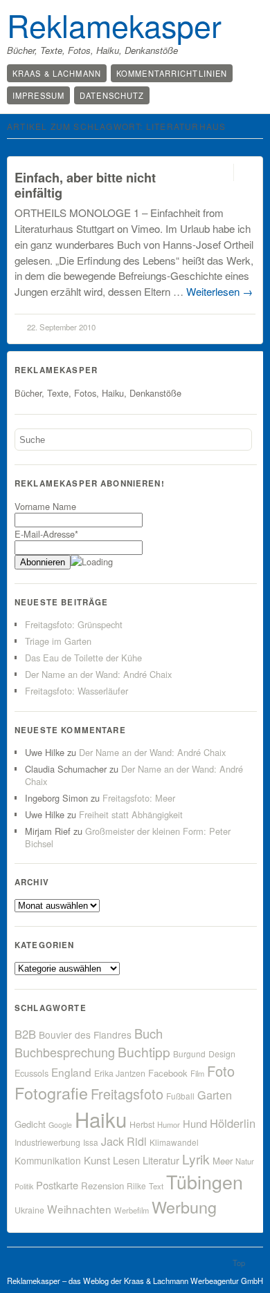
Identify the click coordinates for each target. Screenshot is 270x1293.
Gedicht (30, 1124)
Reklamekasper (114, 25)
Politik (24, 1186)
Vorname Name (45, 506)
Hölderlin (232, 1123)
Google (60, 1125)
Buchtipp (144, 1051)
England (71, 1071)
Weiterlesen (219, 291)
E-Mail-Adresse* (46, 533)
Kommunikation (48, 1160)
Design (221, 1054)
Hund (195, 1123)
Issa (90, 1142)
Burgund (189, 1053)
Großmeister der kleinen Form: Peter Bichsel (128, 837)
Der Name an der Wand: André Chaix (98, 674)
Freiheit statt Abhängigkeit (131, 814)
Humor (168, 1124)
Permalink (221, 172)
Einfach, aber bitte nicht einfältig (85, 185)
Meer (223, 1160)
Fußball (180, 1096)
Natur (244, 1161)
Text (156, 1185)
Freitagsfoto (127, 1094)
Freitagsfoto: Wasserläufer (76, 690)
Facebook (168, 1072)
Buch (148, 1033)
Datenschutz (112, 95)
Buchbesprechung (65, 1052)
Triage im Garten (58, 641)
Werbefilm (131, 1210)
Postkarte (57, 1185)
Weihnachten (79, 1208)
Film (197, 1073)
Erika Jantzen (119, 1073)
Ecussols (31, 1072)
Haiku (101, 1118)
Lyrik (196, 1158)
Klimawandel (174, 1142)
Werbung (184, 1206)
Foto (221, 1071)
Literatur (161, 1160)
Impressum (38, 95)
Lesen (126, 1160)
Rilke (136, 1185)
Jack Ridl (124, 1141)
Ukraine (29, 1210)
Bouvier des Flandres (85, 1034)
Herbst (141, 1124)
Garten (214, 1094)
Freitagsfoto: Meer (138, 797)
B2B (25, 1034)
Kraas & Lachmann (56, 73)
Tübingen (204, 1181)
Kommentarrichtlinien (171, 73)
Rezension (102, 1185)
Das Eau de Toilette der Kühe (83, 657)
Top (239, 1262)
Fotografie (51, 1092)
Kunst (97, 1160)
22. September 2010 (61, 326)
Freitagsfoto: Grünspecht (74, 624)
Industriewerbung (47, 1142)
